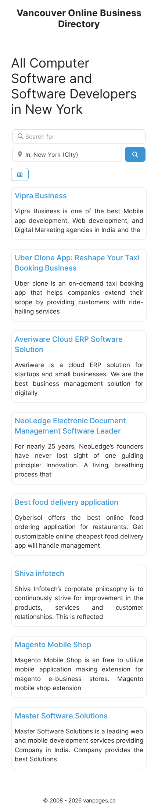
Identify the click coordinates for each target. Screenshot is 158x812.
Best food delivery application (66, 502)
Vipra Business (41, 195)
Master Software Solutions (61, 715)
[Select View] (20, 174)
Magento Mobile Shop (53, 644)
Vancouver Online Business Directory (79, 18)
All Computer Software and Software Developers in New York (74, 86)
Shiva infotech (39, 573)
